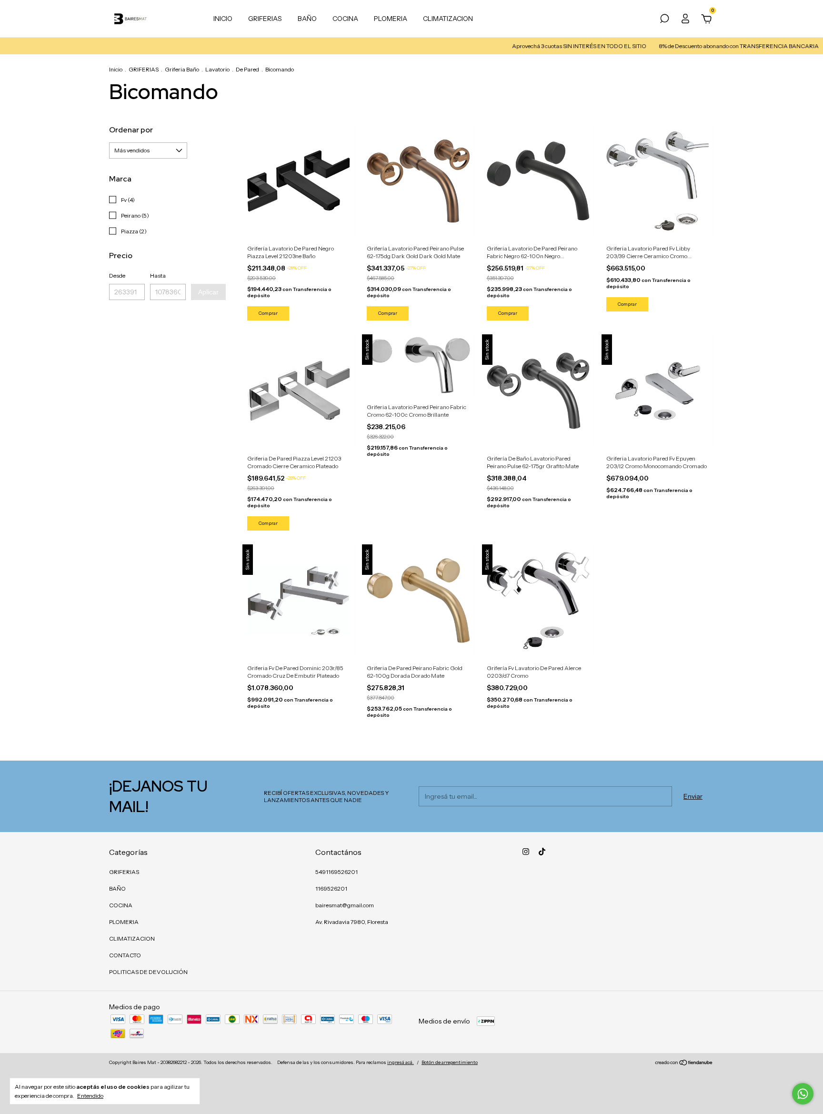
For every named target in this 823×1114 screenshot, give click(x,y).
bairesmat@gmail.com (344, 905)
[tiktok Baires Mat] (542, 851)
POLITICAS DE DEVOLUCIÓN (148, 971)
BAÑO (307, 18)
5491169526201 (336, 871)
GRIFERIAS (265, 18)
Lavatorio (217, 69)
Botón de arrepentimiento (450, 1062)
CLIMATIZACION (448, 18)
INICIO (222, 18)
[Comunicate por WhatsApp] (802, 1093)
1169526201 (331, 888)
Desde (117, 275)
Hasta (158, 275)
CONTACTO (125, 955)
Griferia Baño (182, 69)
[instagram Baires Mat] (526, 851)
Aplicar (208, 292)
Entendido (90, 1095)
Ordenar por (131, 130)
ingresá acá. (400, 1062)
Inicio (115, 69)
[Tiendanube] (684, 1063)
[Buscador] (664, 20)
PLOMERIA (390, 18)
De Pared (247, 69)
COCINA (345, 18)
